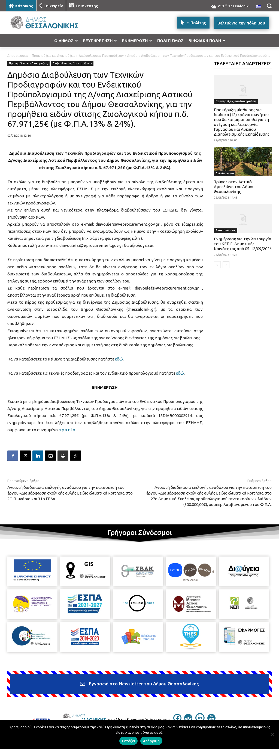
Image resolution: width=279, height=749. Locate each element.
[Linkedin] (37, 455)
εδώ (119, 359)
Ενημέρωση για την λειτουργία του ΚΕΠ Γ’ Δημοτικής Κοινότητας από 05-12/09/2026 (243, 244)
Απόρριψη (151, 741)
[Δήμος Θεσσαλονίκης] (38, 22)
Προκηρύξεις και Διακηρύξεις (53, 55)
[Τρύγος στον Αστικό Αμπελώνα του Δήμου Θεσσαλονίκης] (243, 161)
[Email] (50, 455)
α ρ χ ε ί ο (67, 429)
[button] (269, 6)
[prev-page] (217, 264)
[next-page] (226, 264)
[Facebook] (12, 455)
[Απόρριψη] (272, 734)
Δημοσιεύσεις (17, 55)
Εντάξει (128, 741)
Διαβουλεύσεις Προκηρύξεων (101, 55)
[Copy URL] (75, 455)
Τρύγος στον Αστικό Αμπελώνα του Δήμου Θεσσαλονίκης (234, 186)
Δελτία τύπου (225, 173)
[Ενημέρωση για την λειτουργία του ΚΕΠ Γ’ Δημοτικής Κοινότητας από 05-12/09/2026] (243, 218)
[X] (25, 455)
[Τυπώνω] (62, 455)
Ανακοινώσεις (226, 230)
